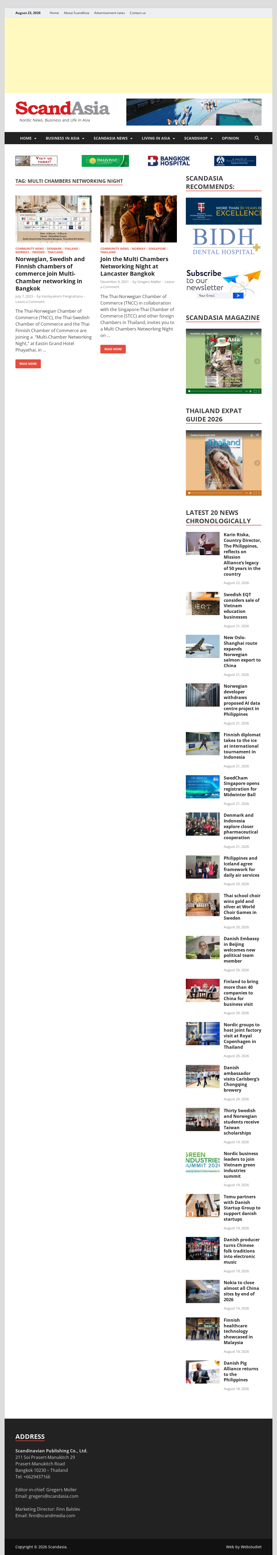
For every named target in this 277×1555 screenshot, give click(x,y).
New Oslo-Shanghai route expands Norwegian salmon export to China (242, 652)
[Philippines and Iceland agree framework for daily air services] (203, 859)
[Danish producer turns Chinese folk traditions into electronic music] (203, 1240)
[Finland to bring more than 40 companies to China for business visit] (203, 982)
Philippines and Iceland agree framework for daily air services (241, 866)
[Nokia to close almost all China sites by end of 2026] (203, 1283)
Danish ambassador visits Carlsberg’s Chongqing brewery (241, 1079)
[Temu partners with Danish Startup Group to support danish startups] (203, 1197)
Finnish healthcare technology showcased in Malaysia (238, 1331)
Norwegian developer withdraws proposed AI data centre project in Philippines (242, 700)
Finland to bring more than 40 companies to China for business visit (241, 993)
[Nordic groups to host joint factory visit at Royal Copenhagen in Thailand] (203, 1025)
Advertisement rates (109, 13)
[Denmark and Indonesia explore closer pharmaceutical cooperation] (203, 816)
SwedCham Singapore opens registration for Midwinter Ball (241, 786)
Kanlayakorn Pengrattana (62, 296)
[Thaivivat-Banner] (105, 165)
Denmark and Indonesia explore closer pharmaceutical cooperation (241, 826)
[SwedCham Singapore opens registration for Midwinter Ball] (203, 778)
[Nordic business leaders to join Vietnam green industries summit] (203, 1154)
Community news (29, 249)
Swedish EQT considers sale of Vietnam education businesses (241, 606)
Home (54, 13)
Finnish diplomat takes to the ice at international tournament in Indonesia (242, 746)
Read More (26, 362)
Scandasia (57, 1546)
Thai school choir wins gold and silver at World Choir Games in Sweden (242, 907)
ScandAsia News (111, 138)
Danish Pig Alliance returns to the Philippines (241, 1371)
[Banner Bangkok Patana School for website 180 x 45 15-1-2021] (235, 164)
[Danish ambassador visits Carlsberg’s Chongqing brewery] (203, 1068)
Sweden (38, 252)
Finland (71, 249)
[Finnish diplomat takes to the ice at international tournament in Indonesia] (203, 735)
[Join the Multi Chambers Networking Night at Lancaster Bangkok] (138, 219)
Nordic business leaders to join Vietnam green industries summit (241, 1165)
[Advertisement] (138, 55)
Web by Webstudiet (244, 1546)
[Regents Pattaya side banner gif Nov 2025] (226, 223)
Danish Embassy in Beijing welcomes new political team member (241, 950)
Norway (22, 252)
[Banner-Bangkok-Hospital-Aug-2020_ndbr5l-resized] (169, 164)
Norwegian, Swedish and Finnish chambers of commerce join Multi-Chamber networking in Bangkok (50, 273)
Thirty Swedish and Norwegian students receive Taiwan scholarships (241, 1122)
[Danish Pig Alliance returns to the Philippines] (203, 1364)
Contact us (138, 13)
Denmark (54, 249)
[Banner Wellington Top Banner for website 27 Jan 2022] (36, 164)
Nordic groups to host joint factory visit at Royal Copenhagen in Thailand (242, 1036)
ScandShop (196, 138)
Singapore (157, 249)
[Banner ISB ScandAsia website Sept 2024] (194, 124)
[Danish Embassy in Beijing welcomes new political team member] (203, 939)
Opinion (230, 138)
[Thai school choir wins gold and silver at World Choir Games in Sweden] (203, 896)
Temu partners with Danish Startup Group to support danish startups (242, 1208)
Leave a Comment (30, 301)
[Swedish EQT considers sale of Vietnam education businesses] (203, 595)
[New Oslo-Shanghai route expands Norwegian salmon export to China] (203, 638)
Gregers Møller (149, 281)
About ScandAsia (76, 13)
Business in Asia (63, 138)
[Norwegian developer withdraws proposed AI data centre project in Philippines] (203, 687)
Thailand (55, 252)
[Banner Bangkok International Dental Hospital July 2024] (226, 253)
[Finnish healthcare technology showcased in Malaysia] (203, 1321)
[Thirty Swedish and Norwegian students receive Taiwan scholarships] (203, 1111)
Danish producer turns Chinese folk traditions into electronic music (242, 1251)
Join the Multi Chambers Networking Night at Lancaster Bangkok (134, 266)
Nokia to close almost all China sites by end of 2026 (241, 1291)
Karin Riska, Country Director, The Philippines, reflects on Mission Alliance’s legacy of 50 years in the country (242, 554)
